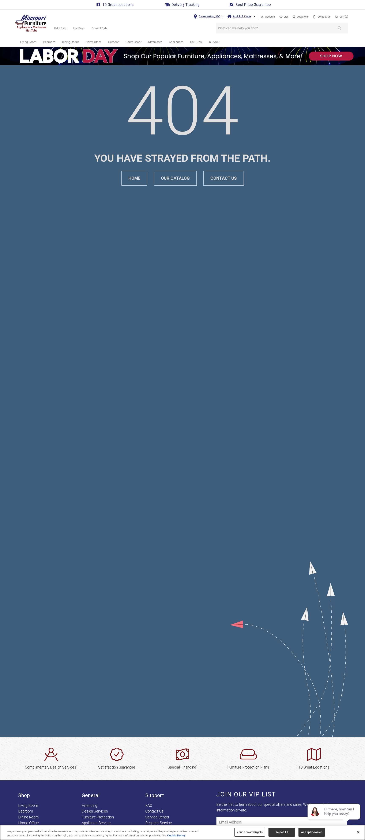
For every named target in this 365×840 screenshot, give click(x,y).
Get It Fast (60, 28)
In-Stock (213, 42)
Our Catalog (175, 178)
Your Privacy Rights (250, 832)
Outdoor (113, 42)
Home (134, 178)
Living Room (28, 42)
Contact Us (223, 178)
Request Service (158, 823)
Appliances (176, 42)
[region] (182, 832)
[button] (262, 16)
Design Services (95, 811)
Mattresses (155, 42)
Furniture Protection (98, 817)
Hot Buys (79, 28)
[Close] (358, 832)
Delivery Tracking (186, 5)
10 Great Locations (118, 5)
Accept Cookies (311, 832)
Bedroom (49, 42)
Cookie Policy (176, 835)
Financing (89, 805)
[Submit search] (339, 28)
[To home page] (30, 23)
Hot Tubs (196, 42)
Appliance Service (96, 823)
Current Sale (99, 28)
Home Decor (134, 42)
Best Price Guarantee (253, 5)
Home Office (93, 42)
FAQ (148, 805)
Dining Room (70, 42)
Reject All (281, 832)
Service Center (157, 817)
